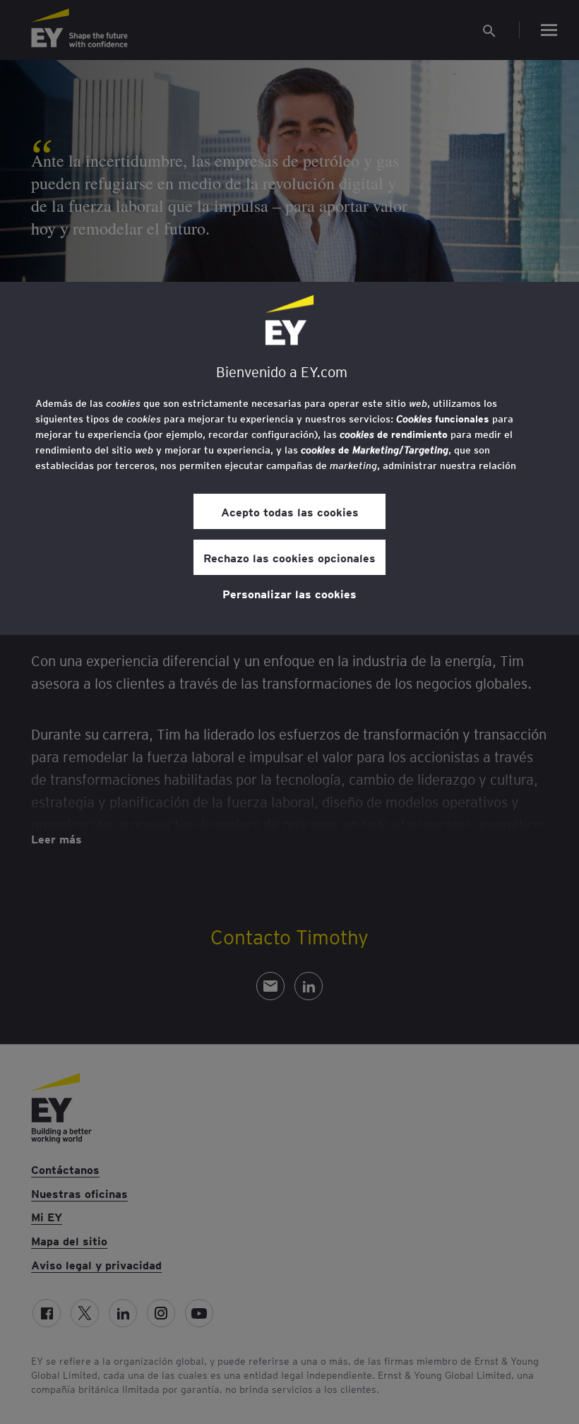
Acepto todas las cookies (290, 511)
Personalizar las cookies (289, 593)
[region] (289, 458)
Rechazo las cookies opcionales (289, 557)
